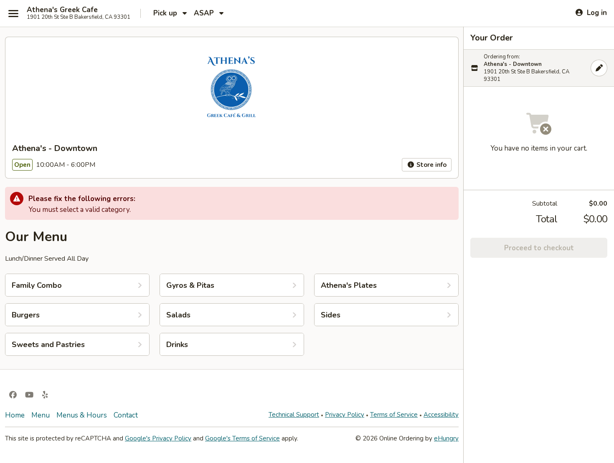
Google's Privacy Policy (158, 438)
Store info (431, 165)
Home (15, 415)
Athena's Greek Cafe (62, 10)
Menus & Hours (81, 415)
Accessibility (441, 414)
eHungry (446, 438)
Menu (40, 415)
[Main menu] (13, 13)
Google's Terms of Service (242, 438)
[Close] (599, 68)
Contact (126, 415)
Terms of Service (394, 414)
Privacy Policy (344, 414)
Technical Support (294, 414)
